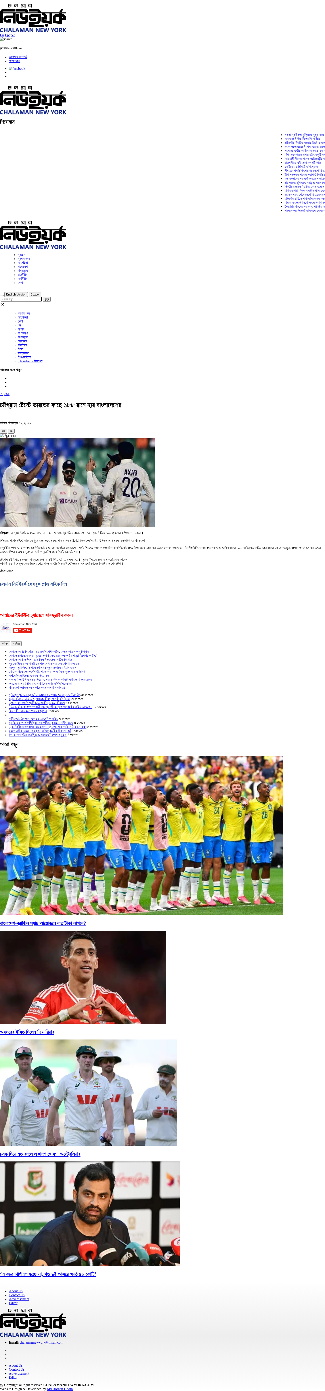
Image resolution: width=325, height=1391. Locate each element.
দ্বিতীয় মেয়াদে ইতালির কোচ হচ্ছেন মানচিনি (288, 186)
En (2, 35)
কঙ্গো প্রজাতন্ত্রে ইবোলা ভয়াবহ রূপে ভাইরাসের (289, 147)
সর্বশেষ (5, 643)
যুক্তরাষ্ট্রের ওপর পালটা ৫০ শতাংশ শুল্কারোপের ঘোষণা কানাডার (44, 663)
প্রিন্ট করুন (10, 436)
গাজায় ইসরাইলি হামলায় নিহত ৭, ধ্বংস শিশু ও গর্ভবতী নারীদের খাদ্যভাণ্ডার (50, 679)
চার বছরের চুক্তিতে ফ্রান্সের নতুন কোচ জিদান (289, 182)
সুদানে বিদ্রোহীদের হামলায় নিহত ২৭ (29, 675)
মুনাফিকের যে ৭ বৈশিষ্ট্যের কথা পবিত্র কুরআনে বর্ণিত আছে (41, 723)
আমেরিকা (23, 263)
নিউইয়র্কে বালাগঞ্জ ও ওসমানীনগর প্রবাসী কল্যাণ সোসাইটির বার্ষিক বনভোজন (50, 707)
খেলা (20, 282)
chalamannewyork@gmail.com (41, 1342)
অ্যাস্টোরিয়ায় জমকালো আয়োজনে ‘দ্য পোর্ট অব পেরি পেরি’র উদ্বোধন (47, 727)
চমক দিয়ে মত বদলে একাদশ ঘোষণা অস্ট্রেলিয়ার (40, 1154)
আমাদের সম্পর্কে (18, 57)
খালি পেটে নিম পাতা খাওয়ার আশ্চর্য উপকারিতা (33, 719)
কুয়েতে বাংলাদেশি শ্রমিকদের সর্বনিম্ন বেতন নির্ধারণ (37, 703)
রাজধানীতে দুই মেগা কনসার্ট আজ (282, 162)
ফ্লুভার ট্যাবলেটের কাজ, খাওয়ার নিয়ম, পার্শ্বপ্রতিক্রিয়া (39, 699)
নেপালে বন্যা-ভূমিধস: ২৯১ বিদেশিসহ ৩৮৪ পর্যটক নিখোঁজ (40, 659)
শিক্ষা (20, 349)
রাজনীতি (22, 274)
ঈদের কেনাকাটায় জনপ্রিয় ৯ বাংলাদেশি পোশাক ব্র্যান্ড (38, 735)
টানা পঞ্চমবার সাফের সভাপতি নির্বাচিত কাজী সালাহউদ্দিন (294, 174)
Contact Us (17, 1295)
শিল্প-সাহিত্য (24, 357)
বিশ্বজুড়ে (23, 270)
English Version (16, 294)
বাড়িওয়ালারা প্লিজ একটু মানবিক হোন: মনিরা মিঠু (290, 190)
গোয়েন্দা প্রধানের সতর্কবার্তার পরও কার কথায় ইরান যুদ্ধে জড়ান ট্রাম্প (47, 671)
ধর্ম (19, 325)
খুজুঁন (46, 299)
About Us (16, 1291)
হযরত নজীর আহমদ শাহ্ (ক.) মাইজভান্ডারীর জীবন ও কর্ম (40, 731)
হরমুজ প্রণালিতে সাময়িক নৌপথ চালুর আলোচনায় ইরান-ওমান (42, 667)
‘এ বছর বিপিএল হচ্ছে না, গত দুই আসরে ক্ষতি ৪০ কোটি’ (48, 1274)
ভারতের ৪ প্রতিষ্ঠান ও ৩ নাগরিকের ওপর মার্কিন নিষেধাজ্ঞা (40, 683)
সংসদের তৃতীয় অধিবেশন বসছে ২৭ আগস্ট (287, 151)
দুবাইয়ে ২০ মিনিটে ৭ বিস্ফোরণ (281, 166)
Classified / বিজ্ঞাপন (30, 361)
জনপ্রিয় (16, 643)
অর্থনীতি (22, 278)
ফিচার (21, 329)
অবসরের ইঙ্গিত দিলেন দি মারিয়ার (281, 139)
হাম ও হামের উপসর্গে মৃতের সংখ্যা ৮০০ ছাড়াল (289, 202)
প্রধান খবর (24, 259)
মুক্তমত (22, 341)
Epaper (10, 35)
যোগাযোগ (14, 61)
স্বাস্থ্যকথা (23, 353)
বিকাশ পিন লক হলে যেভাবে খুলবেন (28, 711)
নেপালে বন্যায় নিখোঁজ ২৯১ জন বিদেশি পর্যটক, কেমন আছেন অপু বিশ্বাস (49, 651)
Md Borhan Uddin (60, 1389)
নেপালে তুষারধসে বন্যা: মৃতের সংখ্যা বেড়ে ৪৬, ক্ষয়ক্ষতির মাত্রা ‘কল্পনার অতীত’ (53, 655)
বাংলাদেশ (23, 267)
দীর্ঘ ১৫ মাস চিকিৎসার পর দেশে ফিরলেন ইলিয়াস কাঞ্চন (293, 170)
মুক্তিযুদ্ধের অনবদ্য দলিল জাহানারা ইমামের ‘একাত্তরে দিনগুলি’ (44, 695)
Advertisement (19, 1299)
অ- (11, 431)
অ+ (4, 431)
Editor (13, 1303)
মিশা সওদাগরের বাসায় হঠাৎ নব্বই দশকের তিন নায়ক (292, 154)
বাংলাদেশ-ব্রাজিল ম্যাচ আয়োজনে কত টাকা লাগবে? (37, 687)
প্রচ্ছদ (21, 255)
